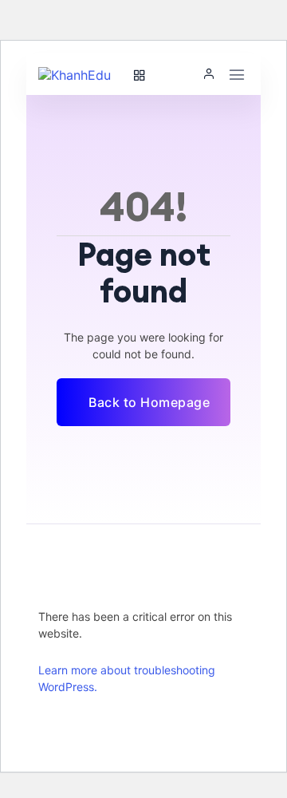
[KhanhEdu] (81, 74)
